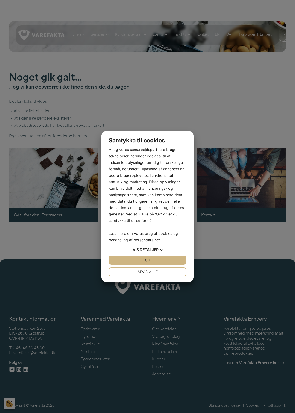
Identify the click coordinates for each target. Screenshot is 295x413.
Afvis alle (147, 271)
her (157, 240)
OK (147, 260)
